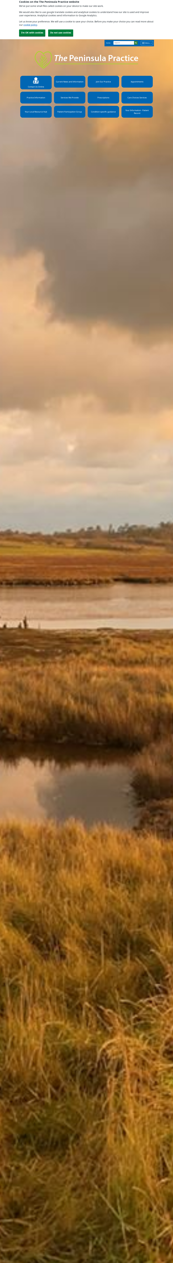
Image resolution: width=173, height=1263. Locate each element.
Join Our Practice (103, 82)
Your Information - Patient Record (137, 111)
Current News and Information (69, 82)
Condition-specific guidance (103, 112)
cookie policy (30, 25)
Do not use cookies (60, 33)
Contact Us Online (36, 87)
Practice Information (36, 98)
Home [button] (108, 43)
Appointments (137, 82)
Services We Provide (70, 98)
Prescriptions (103, 98)
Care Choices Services (137, 98)
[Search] (136, 43)
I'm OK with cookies (32, 33)
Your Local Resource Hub (36, 112)
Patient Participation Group (69, 112)
